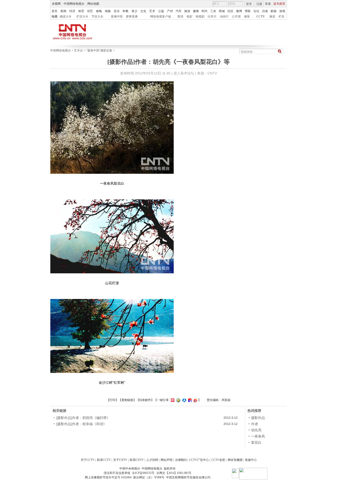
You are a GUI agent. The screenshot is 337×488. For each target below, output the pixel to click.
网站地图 (93, 3)
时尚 (204, 11)
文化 (143, 11)
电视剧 (200, 16)
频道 (272, 16)
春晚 (99, 11)
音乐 (117, 11)
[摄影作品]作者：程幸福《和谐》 (81, 424)
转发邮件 (145, 400)
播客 (247, 16)
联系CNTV (137, 460)
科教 (126, 11)
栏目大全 (82, 16)
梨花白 (256, 442)
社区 (230, 11)
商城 (222, 11)
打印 (112, 400)
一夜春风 (258, 436)
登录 (249, 4)
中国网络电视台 (74, 3)
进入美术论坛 (183, 73)
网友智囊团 (235, 460)
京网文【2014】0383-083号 (173, 473)
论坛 (256, 11)
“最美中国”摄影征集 (99, 50)
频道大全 (66, 16)
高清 (180, 16)
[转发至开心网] (171, 400)
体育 (81, 11)
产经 (170, 11)
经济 (72, 11)
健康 (196, 11)
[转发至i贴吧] (189, 400)
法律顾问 (181, 460)
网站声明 (166, 460)
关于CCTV (87, 460)
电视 (54, 16)
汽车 (179, 11)
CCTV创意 (218, 460)
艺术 (152, 11)
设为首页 (279, 3)
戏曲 (108, 11)
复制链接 (127, 400)
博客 (248, 11)
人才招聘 (152, 460)
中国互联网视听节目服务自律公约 (188, 477)
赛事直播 (132, 16)
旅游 (187, 11)
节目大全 (97, 16)
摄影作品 (258, 418)
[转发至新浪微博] (194, 400)
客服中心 (251, 460)
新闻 (63, 11)
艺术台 (78, 50)
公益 (161, 11)
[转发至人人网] (183, 400)
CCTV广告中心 (199, 460)
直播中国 (117, 16)
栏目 (281, 16)
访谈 (265, 11)
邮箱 (274, 11)
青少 (134, 11)
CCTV (260, 16)
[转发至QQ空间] (177, 400)
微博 (239, 11)
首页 (54, 11)
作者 (254, 424)
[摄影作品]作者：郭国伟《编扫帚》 (83, 418)
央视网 (56, 3)
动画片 (224, 16)
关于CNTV (120, 460)
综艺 (90, 11)
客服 (268, 3)
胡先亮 (256, 430)
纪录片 (212, 16)
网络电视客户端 (160, 16)
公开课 (236, 16)
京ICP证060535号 (143, 473)
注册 (259, 4)
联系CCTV (104, 460)
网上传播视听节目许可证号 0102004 (108, 477)
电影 (189, 16)
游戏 (282, 11)
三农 (213, 11)
